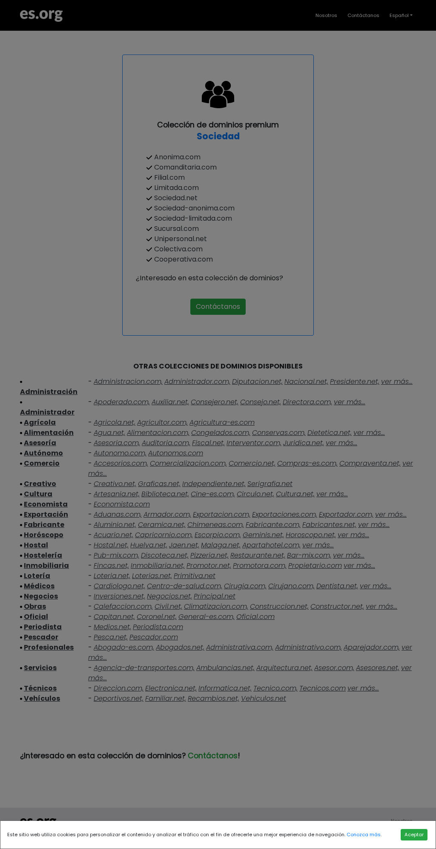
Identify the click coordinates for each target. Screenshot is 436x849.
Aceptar (414, 834)
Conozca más (364, 834)
